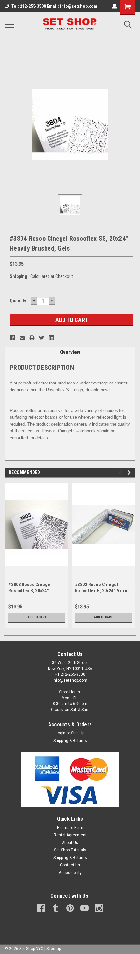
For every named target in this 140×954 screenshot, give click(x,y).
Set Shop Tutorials (70, 850)
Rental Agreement (70, 835)
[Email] (22, 337)
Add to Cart (37, 617)
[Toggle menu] (9, 24)
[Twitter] (41, 337)
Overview (70, 352)
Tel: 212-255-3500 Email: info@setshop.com (54, 6)
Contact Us (70, 865)
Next (130, 472)
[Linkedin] (51, 337)
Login (60, 733)
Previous (121, 472)
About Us (70, 842)
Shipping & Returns (70, 740)
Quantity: (18, 300)
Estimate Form (70, 827)
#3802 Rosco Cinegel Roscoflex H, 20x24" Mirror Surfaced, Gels (102, 591)
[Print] (32, 337)
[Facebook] (12, 337)
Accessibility (70, 872)
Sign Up (77, 733)
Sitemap (53, 949)
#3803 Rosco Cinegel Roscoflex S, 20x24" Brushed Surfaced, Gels (33, 591)
